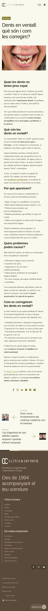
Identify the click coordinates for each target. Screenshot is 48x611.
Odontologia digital (10, 558)
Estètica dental (9, 551)
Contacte (7, 526)
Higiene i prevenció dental (13, 548)
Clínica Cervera (12, 371)
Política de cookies (6, 591)
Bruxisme (7, 555)
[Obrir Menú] (39, 5)
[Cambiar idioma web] (44, 5)
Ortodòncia (8, 545)
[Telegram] (30, 390)
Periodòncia (8, 536)
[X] (17, 390)
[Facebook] (13, 390)
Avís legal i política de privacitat (10, 583)
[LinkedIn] (22, 390)
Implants (7, 539)
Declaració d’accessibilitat (8, 587)
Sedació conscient (10, 561)
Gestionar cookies (10, 595)
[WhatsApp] (26, 390)
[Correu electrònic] (34, 390)
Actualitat (7, 523)
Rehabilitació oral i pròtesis (13, 542)
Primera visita (9, 520)
